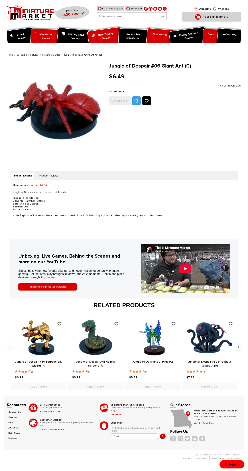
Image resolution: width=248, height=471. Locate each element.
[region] (56, 111)
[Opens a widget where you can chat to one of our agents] (231, 464)
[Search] (162, 16)
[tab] (22, 176)
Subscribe (136, 8)
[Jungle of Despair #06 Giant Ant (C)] (55, 111)
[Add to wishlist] (146, 100)
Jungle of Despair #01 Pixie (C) (152, 361)
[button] (136, 100)
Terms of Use (217, 458)
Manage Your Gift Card (50, 411)
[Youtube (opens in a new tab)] (160, 8)
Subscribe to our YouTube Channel (48, 286)
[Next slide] (237, 347)
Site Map (186, 458)
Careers (12, 417)
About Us (13, 427)
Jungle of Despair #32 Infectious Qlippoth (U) (210, 363)
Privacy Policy (201, 458)
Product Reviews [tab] (48, 175)
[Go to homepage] (30, 12)
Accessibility (233, 458)
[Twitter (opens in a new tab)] (155, 8)
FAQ (10, 422)
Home (10, 55)
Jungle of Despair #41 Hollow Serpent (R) (95, 363)
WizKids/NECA (39, 185)
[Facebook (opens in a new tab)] (146, 8)
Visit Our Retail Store (204, 423)
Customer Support (112, 8)
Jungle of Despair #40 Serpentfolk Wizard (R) (38, 363)
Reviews (12, 438)
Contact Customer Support (52, 429)
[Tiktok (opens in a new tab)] (165, 8)
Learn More (116, 414)
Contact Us (14, 412)
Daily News (14, 433)
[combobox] (128, 16)
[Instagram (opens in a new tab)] (151, 8)
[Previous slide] (10, 347)
